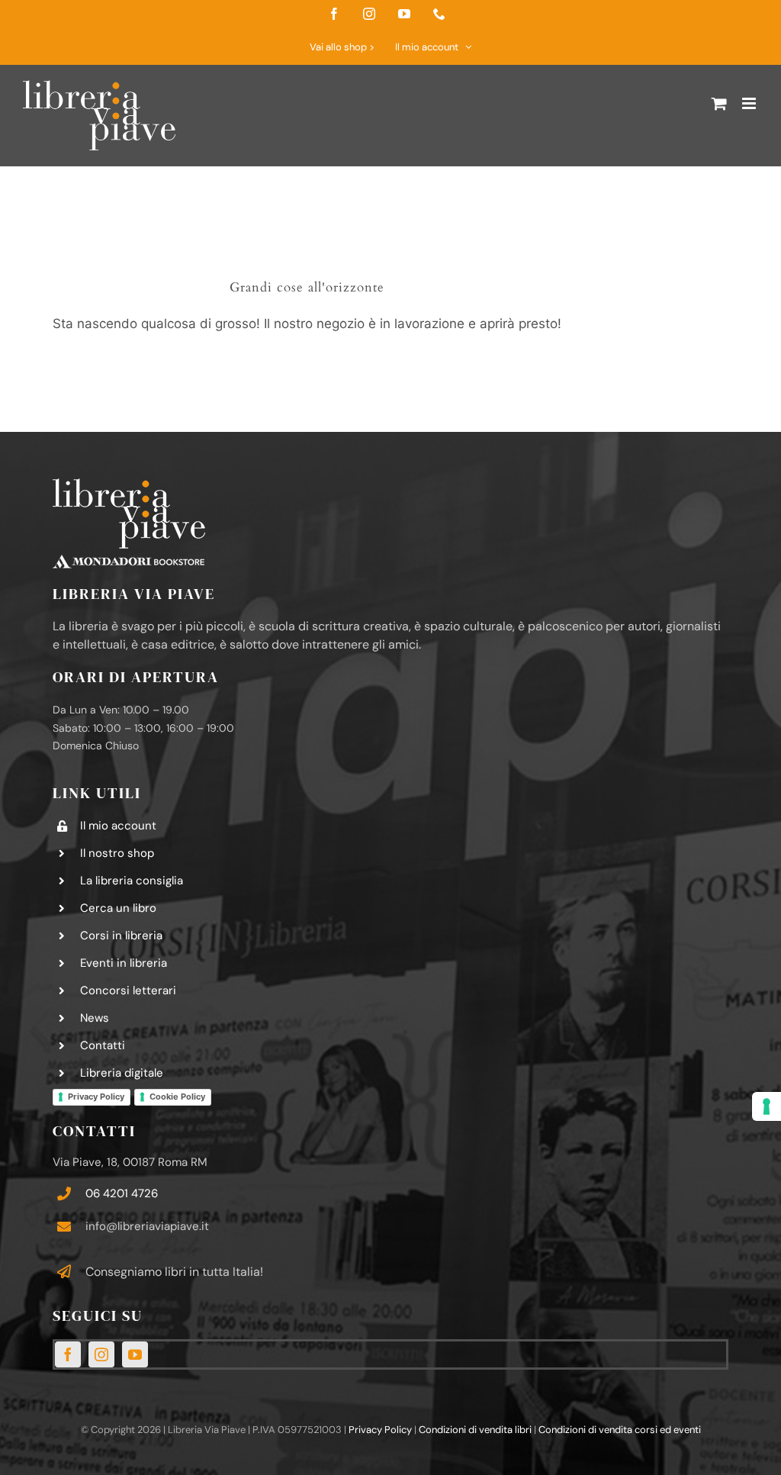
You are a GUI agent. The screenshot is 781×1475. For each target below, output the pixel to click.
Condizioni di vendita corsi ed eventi (619, 1429)
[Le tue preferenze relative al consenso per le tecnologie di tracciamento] (766, 1106)
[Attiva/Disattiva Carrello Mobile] (719, 103)
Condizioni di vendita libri (475, 1429)
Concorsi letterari (128, 990)
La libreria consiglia (131, 880)
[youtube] (135, 1354)
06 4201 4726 (121, 1193)
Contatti (102, 1045)
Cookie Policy (177, 1096)
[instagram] (101, 1354)
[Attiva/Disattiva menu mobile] (750, 103)
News (94, 1018)
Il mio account (118, 825)
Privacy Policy (96, 1096)
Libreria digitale (121, 1072)
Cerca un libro (118, 908)
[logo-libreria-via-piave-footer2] (129, 484)
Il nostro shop (117, 853)
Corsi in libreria (121, 935)
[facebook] (68, 1354)
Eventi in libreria (123, 963)
